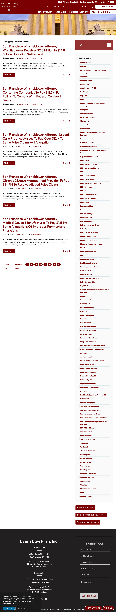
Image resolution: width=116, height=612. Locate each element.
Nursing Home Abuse (88, 372)
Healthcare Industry (87, 259)
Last (17, 268)
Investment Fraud (87, 307)
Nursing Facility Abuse (88, 368)
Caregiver (84, 110)
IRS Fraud (83, 311)
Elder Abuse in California (89, 168)
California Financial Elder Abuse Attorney (92, 104)
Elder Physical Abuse (88, 198)
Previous (18, 264)
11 (45, 264)
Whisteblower (85, 481)
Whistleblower (85, 485)
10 (41, 264)
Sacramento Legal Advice (90, 410)
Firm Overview (45, 12)
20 (50, 264)
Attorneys (61, 12)
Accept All (9, 608)
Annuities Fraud (86, 80)
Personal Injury (86, 380)
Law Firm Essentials (82, 609)
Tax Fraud (84, 443)
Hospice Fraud (85, 271)
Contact (85, 7)
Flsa (81, 255)
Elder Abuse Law (86, 172)
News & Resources (64, 7)
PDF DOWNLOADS (86, 508)
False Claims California (89, 233)
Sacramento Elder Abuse (89, 406)
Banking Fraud (85, 92)
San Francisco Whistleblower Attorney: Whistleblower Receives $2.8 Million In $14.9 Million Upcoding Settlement (34, 50)
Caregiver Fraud (86, 113)
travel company (86, 458)
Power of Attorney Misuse (89, 387)
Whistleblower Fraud (88, 489)
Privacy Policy (51, 609)
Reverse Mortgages (87, 402)
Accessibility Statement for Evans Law (66, 609)
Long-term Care (86, 334)
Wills (82, 493)
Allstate (83, 66)
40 (59, 264)
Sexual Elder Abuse (87, 439)
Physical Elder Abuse (88, 383)
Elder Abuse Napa (87, 179)
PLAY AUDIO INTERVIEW (89, 522)
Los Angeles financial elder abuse (92, 345)
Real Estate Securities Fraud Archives (94, 395)
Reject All (21, 608)
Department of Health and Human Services (93, 151)
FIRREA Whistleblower (88, 252)
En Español (76, 7)
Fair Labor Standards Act (89, 225)
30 (54, 264)
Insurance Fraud (86, 304)
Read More (9, 75)
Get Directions (41, 567)
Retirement (84, 399)
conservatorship (86, 125)
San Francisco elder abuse (90, 414)
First (7, 264)
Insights (83, 296)
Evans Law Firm (37, 58)
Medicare (83, 353)
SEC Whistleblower (87, 428)
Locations (47, 7)
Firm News (84, 248)
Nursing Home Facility (88, 376)
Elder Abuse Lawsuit (87, 176)
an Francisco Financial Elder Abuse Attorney (93, 71)
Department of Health (88, 146)
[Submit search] (109, 45)
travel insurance (86, 462)
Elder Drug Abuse (86, 187)
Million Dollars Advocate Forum (92, 361)
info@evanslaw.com (43, 564)
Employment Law (86, 206)
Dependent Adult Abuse (89, 157)
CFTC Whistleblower (88, 117)
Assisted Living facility (88, 88)
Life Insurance (85, 323)
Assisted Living (86, 84)
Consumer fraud (86, 129)
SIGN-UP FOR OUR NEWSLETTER (93, 515)
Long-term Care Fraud (88, 338)
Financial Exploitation (88, 240)
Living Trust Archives (88, 330)
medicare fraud (86, 357)
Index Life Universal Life (89, 278)
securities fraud (86, 432)
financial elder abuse (88, 236)
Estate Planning (86, 214)
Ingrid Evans (23, 58)
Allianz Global (85, 62)
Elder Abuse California (88, 164)
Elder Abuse (84, 160)
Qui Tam (83, 391)
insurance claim (86, 300)
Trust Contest (85, 466)
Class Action (84, 121)
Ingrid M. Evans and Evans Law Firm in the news (94, 291)
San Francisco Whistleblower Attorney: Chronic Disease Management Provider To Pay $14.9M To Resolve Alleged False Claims (36, 180)
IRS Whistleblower (87, 315)
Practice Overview (78, 12)
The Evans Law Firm (87, 451)
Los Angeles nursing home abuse (92, 349)
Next (7, 268)
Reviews (95, 12)
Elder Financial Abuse (88, 195)
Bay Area (83, 96)
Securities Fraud (86, 435)
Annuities (83, 77)
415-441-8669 (108, 2)
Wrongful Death (86, 496)
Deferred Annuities (87, 139)
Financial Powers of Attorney (91, 244)
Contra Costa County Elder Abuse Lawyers (92, 133)
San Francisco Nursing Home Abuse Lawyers (93, 422)
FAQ (54, 7)
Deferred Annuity (87, 143)
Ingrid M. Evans (86, 286)
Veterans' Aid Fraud (87, 477)
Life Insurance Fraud (88, 326)
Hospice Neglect (86, 274)
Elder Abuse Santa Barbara (90, 183)
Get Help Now (89, 595)
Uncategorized (86, 470)
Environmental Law (87, 210)
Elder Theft (84, 202)
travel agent (85, 454)
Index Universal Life (87, 282)
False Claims (85, 229)
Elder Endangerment (88, 191)
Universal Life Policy (88, 474)
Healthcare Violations (88, 263)
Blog (82, 99)
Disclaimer (43, 609)
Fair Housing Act (86, 221)
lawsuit (83, 319)
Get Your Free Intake (106, 7)
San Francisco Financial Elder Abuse (93, 418)
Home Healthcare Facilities (90, 267)
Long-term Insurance (88, 342)
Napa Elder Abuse (87, 364)
